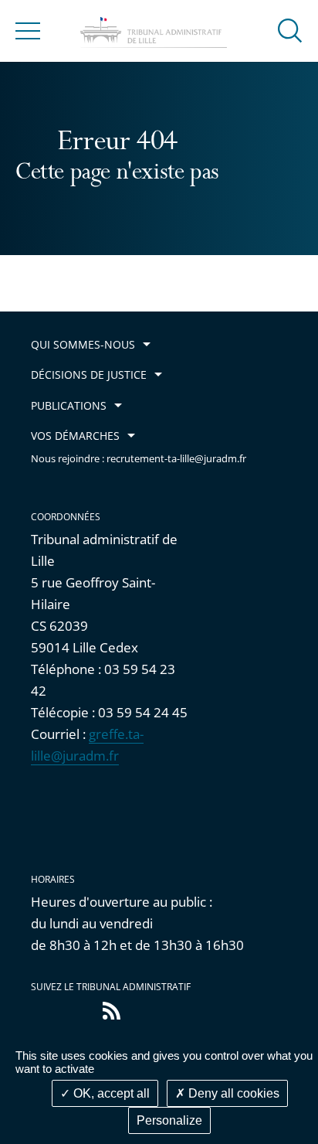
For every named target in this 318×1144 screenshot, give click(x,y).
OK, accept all (110, 1093)
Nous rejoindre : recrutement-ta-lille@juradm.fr (138, 458)
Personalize (169, 1120)
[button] (290, 30)
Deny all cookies (232, 1093)
